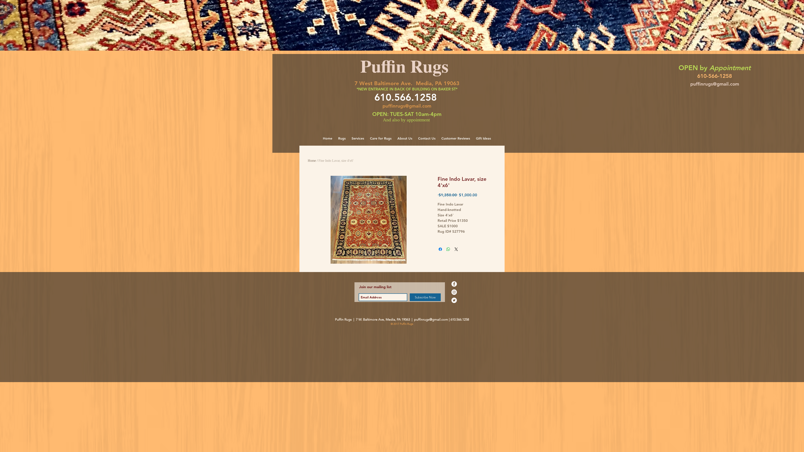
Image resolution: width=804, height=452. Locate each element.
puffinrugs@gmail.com (407, 106)
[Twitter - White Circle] (454, 300)
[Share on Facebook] (440, 249)
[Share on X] (456, 249)
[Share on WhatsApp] (448, 249)
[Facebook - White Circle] (454, 284)
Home (312, 160)
